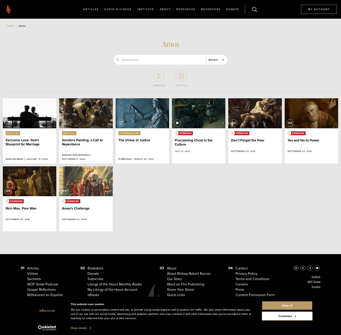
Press (240, 289)
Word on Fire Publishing (185, 284)
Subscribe (95, 278)
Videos (32, 273)
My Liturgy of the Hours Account (112, 289)
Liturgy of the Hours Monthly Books (115, 284)
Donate (232, 9)
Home (10, 26)
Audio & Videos (117, 9)
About (165, 9)
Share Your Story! (180, 289)
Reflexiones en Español (45, 294)
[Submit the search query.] (118, 60)
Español (316, 286)
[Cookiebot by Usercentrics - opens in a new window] (47, 328)
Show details (79, 327)
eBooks (93, 294)
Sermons (34, 278)
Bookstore (211, 9)
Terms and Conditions (252, 278)
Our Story (174, 278)
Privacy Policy (246, 273)
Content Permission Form (255, 294)
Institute (145, 9)
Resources (185, 9)
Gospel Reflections (41, 289)
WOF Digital (313, 281)
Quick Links (176, 294)
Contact (242, 268)
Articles (91, 9)
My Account (319, 9)
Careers (242, 284)
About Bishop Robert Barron (189, 273)
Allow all (287, 305)
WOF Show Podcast (42, 284)
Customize (285, 316)
